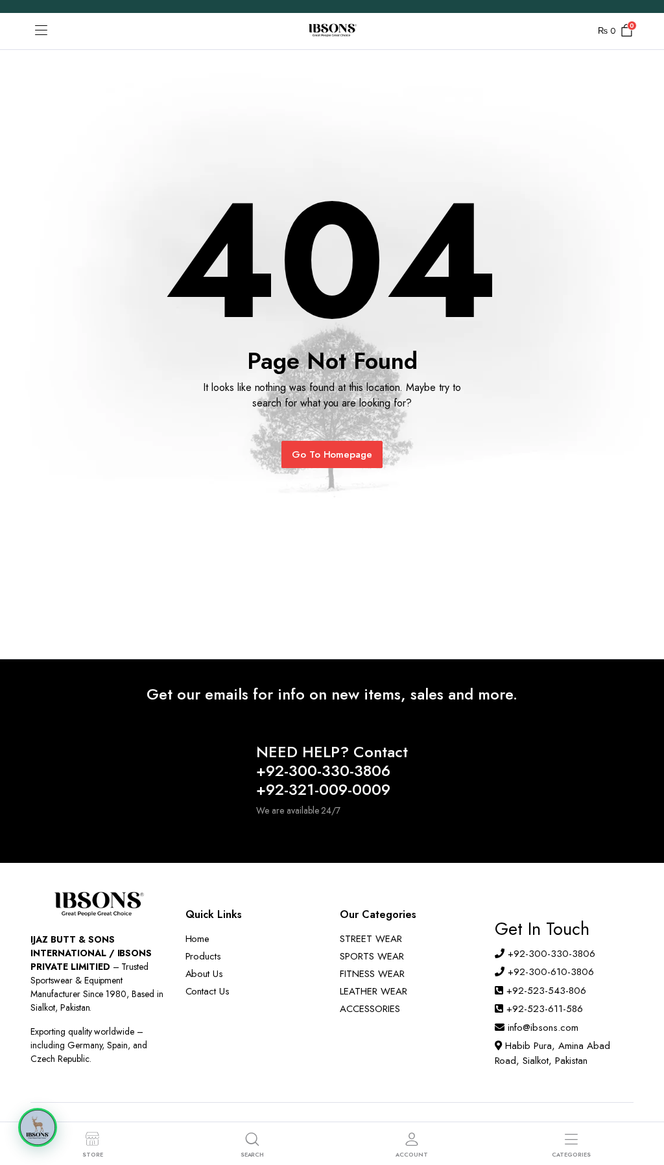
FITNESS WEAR (372, 974)
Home (197, 939)
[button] (37, 1127)
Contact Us (207, 991)
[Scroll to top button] (643, 1107)
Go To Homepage (332, 454)
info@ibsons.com (543, 1027)
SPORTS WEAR (372, 956)
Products (203, 956)
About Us (204, 974)
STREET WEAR (371, 939)
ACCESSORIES (370, 1009)
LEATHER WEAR (373, 991)
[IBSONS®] (332, 31)
